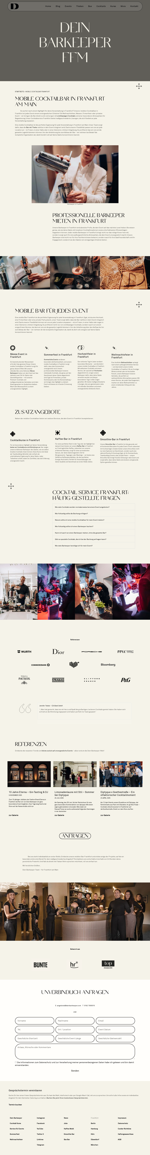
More (123, 6)
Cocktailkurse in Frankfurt (25, 440)
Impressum (122, 1118)
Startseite (19, 92)
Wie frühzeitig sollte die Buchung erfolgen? (71, 513)
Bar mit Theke (31, 127)
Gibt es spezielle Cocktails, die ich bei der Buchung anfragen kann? (80, 539)
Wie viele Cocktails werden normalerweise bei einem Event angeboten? (82, 507)
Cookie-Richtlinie (124, 1129)
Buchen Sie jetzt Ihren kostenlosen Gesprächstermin (67, 1098)
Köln (92, 1134)
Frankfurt (94, 1118)
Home (48, 6)
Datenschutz (45, 1062)
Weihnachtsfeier (126, 362)
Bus (90, 6)
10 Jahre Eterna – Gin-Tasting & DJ (28, 792)
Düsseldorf (95, 1139)
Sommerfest (14, 1134)
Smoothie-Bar (110, 444)
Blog (58, 6)
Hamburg (94, 1129)
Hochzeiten (98, 371)
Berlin (93, 1123)
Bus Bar (67, 1139)
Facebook (41, 1123)
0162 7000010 (89, 1005)
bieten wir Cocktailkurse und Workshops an (25, 447)
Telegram (40, 1145)
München (94, 1145)
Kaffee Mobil (69, 1129)
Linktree (40, 1139)
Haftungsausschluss (125, 1134)
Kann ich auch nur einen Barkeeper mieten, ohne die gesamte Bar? (80, 533)
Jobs (66, 1123)
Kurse (113, 6)
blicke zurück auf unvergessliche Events (57, 751)
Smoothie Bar (69, 1134)
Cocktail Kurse (15, 1123)
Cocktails (101, 6)
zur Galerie (13, 815)
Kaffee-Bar (81, 446)
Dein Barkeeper (16, 1118)
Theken (79, 6)
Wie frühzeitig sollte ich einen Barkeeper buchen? (74, 526)
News (66, 1118)
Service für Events (17, 1129)
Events (68, 6)
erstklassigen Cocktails (66, 116)
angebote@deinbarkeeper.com (69, 1005)
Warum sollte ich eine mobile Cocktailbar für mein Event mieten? (79, 520)
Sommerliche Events (51, 359)
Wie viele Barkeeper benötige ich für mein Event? (74, 546)
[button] (94, 507)
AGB (119, 1139)
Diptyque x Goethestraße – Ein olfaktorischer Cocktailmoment (118, 793)
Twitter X (40, 1134)
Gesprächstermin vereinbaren (25, 1090)
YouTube (40, 1129)
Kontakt (134, 6)
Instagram (41, 1118)
